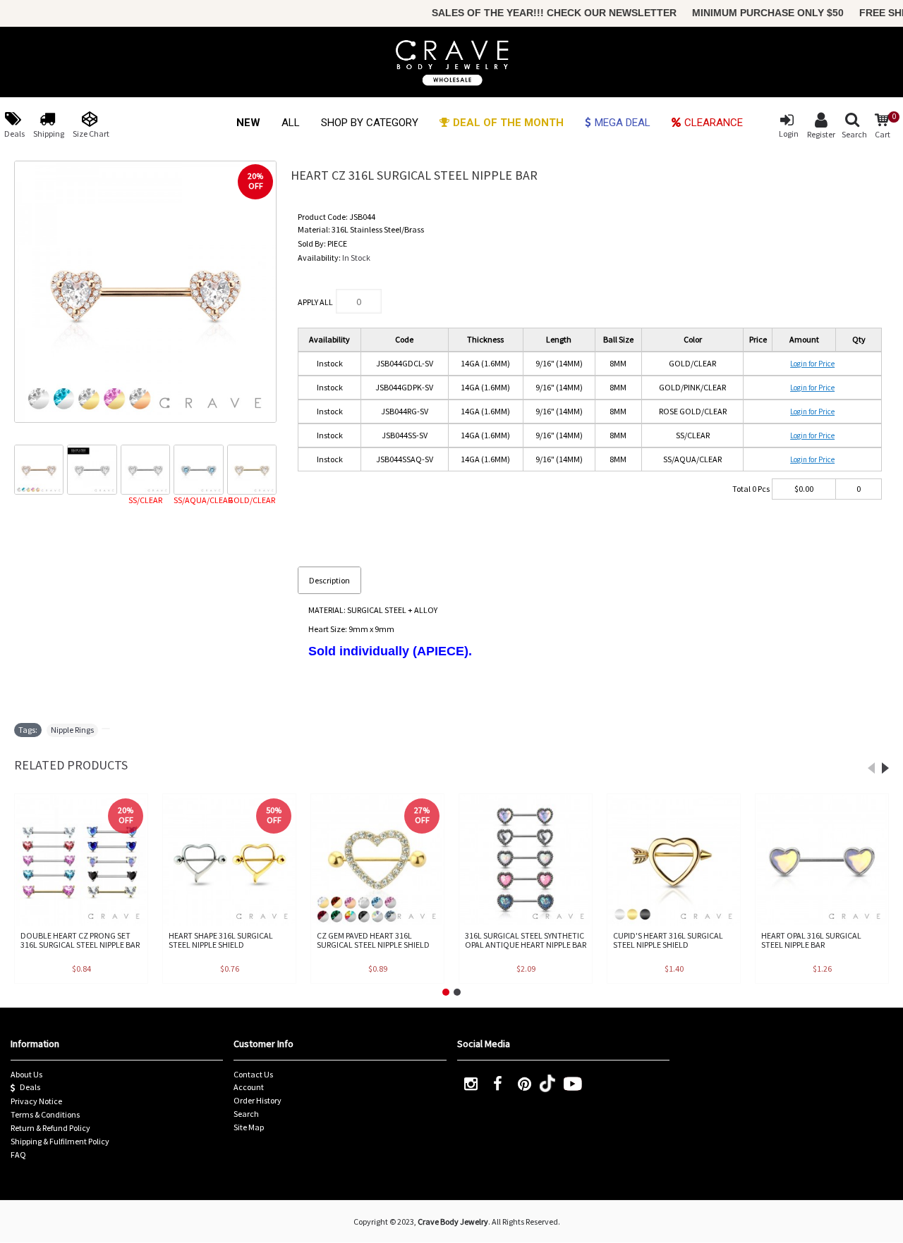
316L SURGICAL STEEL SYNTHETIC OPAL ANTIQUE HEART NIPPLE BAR (525, 940)
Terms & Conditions (45, 1114)
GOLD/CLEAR (251, 500)
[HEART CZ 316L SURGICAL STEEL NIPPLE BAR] (145, 292)
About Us (26, 1074)
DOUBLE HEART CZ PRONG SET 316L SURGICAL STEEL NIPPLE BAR (80, 940)
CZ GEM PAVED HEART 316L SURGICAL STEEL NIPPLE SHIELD (373, 940)
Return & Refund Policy (50, 1128)
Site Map (249, 1127)
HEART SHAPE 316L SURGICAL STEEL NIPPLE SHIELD (221, 940)
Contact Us (253, 1074)
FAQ (18, 1154)
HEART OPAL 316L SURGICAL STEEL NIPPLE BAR (811, 940)
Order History (257, 1100)
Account (249, 1087)
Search (246, 1113)
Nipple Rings (72, 729)
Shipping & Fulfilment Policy (60, 1141)
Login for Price (812, 364)
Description (329, 580)
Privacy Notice (36, 1101)
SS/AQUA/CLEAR (198, 500)
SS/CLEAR (145, 500)
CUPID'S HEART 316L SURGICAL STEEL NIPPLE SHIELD (668, 940)
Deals (30, 1087)
